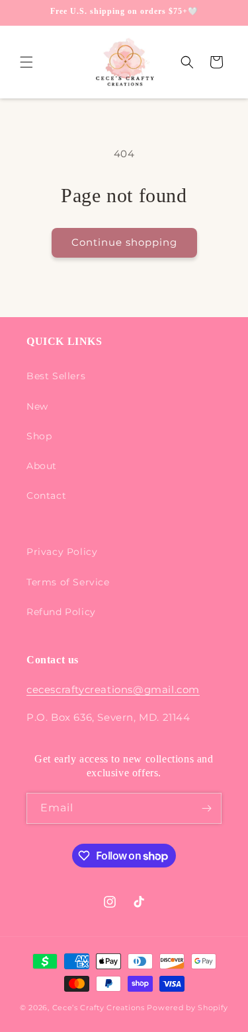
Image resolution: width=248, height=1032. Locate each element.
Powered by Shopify (187, 1007)
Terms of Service (68, 582)
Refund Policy (61, 612)
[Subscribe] (206, 808)
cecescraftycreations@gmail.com (113, 689)
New (37, 406)
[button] (26, 62)
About (41, 466)
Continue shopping (124, 242)
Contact (46, 495)
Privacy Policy (61, 552)
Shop (39, 436)
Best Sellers (55, 376)
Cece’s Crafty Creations (99, 1007)
